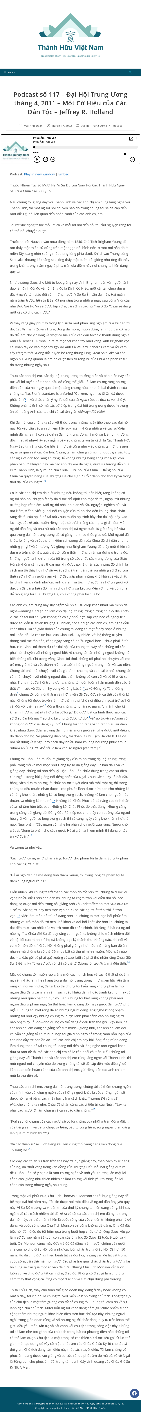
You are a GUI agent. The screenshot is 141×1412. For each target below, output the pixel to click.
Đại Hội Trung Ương (94, 125)
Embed (63, 174)
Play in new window (39, 174)
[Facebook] (134, 1393)
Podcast (117, 125)
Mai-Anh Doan (33, 125)
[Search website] (130, 73)
